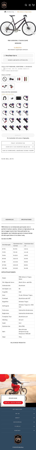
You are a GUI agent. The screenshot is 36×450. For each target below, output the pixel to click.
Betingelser (17, 409)
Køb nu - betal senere (13, 402)
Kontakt (18, 430)
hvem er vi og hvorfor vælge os (18, 146)
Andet (17, 417)
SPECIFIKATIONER (26, 219)
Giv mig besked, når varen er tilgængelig (18, 138)
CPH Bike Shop (10, 11)
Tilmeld (17, 426)
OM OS (18, 413)
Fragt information (18, 143)
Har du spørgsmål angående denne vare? (18, 150)
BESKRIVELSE (10, 219)
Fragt (16, 49)
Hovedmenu (17, 422)
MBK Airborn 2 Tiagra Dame (24, 11)
